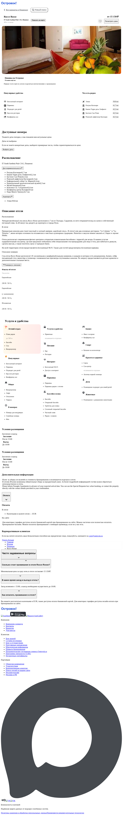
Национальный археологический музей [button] (23, 183)
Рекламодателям (12, 673)
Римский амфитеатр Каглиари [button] (19, 179)
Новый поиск (40, 10)
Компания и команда (14, 624)
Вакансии (10, 628)
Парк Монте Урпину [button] (15, 192)
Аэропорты (7, 197)
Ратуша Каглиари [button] (14, 172)
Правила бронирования (15, 649)
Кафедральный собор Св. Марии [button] (20, 181)
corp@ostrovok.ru (96, 536)
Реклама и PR (11, 675)
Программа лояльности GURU (18, 654)
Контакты (10, 626)
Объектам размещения (15, 664)
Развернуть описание (12, 265)
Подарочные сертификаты (16, 656)
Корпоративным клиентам (17, 668)
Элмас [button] (9, 201)
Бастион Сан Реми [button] (14, 177)
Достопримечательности (12, 168)
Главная (10, 542)
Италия (10, 544)
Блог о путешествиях (14, 643)
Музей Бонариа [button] (13, 185)
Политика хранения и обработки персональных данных (24, 813)
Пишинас (11, 546)
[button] (61, 50)
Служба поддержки (14, 641)
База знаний (11, 639)
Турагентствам (12, 666)
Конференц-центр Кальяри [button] (18, 190)
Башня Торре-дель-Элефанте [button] (18, 175)
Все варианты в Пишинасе (17, 10)
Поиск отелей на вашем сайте (18, 670)
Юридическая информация (17, 647)
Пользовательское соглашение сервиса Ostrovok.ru (26, 651)
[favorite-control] (100, 21)
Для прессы (10, 630)
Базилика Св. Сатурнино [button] (17, 188)
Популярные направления (16, 645)
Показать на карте (38, 20)
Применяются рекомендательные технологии (65, 813)
